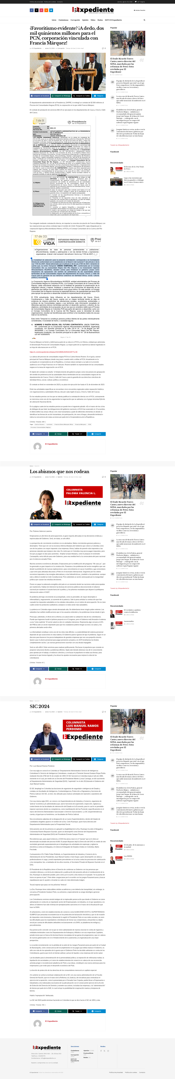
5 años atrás (129, 185)
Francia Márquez (80, 424)
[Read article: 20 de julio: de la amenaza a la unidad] (116, 848)
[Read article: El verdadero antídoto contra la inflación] (116, 613)
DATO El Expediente (113, 20)
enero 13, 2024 (50, 48)
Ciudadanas (63, 20)
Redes (100, 20)
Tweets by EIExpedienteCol (119, 145)
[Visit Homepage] (93, 10)
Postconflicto (88, 1053)
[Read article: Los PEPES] (116, 859)
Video (93, 20)
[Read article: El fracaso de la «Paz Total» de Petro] (116, 170)
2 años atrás (129, 171)
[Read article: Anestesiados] (116, 624)
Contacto (60, 2)
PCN (89, 424)
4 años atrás (129, 615)
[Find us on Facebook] (32, 10)
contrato (49, 424)
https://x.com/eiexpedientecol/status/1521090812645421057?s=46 (53, 352)
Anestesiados (129, 621)
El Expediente (36, 48)
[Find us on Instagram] (41, 10)
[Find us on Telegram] (51, 10)
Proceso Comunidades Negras (40, 427)
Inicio (54, 20)
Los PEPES (128, 856)
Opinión (85, 20)
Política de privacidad (36, 2)
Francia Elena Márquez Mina (64, 424)
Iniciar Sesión (140, 10)
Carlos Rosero (39, 424)
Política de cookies (50, 2)
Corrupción (75, 20)
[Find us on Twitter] (36, 10)
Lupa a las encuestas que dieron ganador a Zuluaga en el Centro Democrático (134, 180)
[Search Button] (144, 20)
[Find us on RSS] (46, 10)
